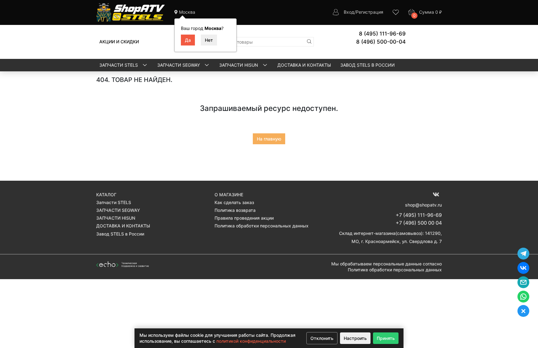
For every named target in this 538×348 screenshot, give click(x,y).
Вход (349, 12)
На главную (269, 138)
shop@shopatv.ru (423, 204)
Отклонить (321, 338)
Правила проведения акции (244, 218)
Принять (386, 338)
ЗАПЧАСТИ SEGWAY (179, 65)
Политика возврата (235, 210)
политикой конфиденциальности (251, 341)
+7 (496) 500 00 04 (419, 223)
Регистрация (369, 12)
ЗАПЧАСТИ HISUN (239, 65)
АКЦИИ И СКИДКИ (119, 41)
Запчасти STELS (119, 65)
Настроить (355, 338)
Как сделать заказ (234, 202)
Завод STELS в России (367, 65)
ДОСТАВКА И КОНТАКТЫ (304, 65)
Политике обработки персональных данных (395, 269)
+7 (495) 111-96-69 (419, 215)
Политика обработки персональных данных (262, 225)
